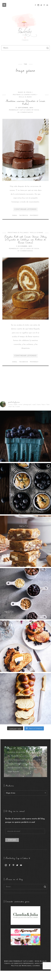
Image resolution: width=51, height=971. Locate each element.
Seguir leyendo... (13, 771)
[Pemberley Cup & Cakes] (25, 27)
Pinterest (34, 215)
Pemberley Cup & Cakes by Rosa (24, 110)
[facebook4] (35, 5)
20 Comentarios (25, 112)
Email (15, 215)
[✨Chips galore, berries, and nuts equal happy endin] (25, 593)
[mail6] (47, 5)
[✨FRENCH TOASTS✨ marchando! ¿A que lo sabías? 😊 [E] (25, 646)
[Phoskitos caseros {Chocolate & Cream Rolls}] (25, 150)
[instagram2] (38, 5)
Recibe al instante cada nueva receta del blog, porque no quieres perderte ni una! (25, 820)
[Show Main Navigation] (4, 5)
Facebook (24, 215)
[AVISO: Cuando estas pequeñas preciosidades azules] (25, 436)
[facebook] (10, 865)
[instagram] (6, 865)
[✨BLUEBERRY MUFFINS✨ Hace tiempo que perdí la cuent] (25, 488)
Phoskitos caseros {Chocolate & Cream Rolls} (25, 102)
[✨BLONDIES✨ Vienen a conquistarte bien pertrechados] (25, 541)
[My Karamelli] (25, 937)
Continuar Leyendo (25, 209)
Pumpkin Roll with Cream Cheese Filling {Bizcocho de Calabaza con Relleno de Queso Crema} (25, 239)
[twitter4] (41, 5)
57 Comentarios (25, 251)
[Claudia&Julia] (25, 915)
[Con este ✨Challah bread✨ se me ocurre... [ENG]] (25, 698)
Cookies (36, 965)
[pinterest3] (44, 5)
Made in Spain (24, 92)
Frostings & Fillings (18, 232)
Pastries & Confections (24, 94)
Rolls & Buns (25, 97)
